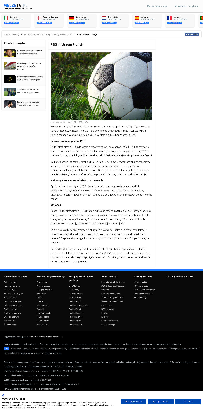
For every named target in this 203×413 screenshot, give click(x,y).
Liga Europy (74, 290)
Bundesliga (41, 293)
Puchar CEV (107, 305)
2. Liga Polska (43, 320)
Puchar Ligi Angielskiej (79, 305)
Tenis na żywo (10, 320)
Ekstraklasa (42, 282)
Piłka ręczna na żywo (13, 305)
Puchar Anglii (74, 301)
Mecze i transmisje (157, 6)
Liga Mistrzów (75, 286)
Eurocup (105, 317)
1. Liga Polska (43, 317)
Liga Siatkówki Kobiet (111, 293)
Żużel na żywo (10, 324)
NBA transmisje (108, 309)
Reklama (41, 337)
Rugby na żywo (10, 309)
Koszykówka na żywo (13, 293)
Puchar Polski (43, 324)
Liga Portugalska (44, 313)
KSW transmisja (141, 286)
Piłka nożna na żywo (13, 301)
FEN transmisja (140, 297)
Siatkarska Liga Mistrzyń (112, 301)
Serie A (40, 297)
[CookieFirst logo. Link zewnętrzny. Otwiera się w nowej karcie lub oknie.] (3, 395)
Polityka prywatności (54, 337)
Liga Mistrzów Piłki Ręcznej (113, 282)
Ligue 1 (40, 301)
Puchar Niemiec (75, 317)
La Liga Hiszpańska (45, 290)
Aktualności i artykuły (186, 6)
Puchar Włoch (75, 320)
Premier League (43, 286)
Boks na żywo (10, 282)
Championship (43, 305)
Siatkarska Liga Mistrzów (112, 297)
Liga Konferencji (76, 293)
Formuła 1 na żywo (12, 286)
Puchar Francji (75, 309)
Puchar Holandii (76, 324)
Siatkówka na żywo (12, 313)
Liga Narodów (75, 297)
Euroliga (105, 313)
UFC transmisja (140, 282)
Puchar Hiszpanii (76, 313)
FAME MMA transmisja (144, 293)
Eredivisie (41, 309)
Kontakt (33, 337)
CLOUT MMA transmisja (144, 290)
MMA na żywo (10, 297)
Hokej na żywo (10, 290)
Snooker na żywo (11, 317)
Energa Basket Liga (110, 320)
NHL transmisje (108, 324)
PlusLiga (105, 290)
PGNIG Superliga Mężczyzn (113, 286)
